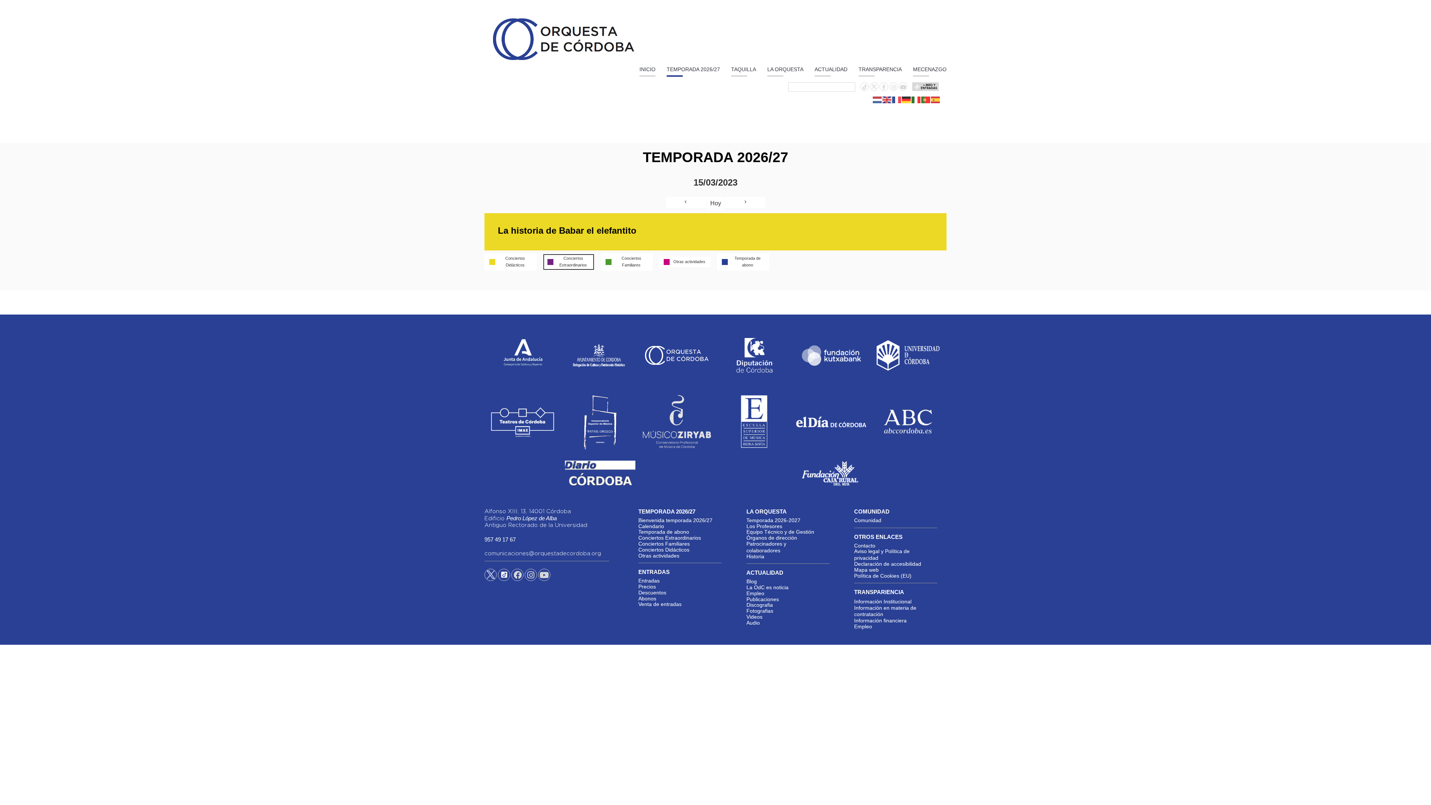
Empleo (755, 593)
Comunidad (867, 520)
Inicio (647, 69)
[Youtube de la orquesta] (903, 87)
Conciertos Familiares (664, 544)
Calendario (651, 526)
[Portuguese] (926, 99)
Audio (753, 623)
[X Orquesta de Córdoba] (490, 577)
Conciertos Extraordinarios (669, 538)
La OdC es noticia (767, 587)
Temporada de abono (663, 532)
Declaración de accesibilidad (887, 564)
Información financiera (880, 621)
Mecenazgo (930, 69)
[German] (907, 99)
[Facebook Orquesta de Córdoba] (518, 576)
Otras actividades (658, 556)
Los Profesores (764, 526)
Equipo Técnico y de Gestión (780, 532)
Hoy (715, 203)
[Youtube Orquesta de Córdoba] (544, 576)
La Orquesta (785, 69)
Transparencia (880, 69)
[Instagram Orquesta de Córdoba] (530, 576)
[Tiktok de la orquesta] (864, 87)
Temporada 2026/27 (693, 69)
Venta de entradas (660, 604)
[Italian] (916, 99)
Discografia (759, 605)
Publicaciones (762, 599)
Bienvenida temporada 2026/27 (675, 520)
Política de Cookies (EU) (883, 576)
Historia (755, 556)
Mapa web (866, 570)
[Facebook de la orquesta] (883, 87)
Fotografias (759, 611)
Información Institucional (883, 601)
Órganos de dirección (771, 538)
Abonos (647, 599)
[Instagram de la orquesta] (893, 87)
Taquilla (743, 69)
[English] (887, 99)
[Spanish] (936, 99)
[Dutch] (877, 99)
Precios (647, 587)
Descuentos (652, 593)
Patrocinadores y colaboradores (766, 547)
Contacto (864, 546)
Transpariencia (879, 592)
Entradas (649, 581)
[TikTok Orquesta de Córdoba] (504, 577)
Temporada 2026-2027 (773, 520)
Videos (754, 617)
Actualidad (831, 69)
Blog (751, 581)
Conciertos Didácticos (663, 550)
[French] (897, 99)
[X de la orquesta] (874, 89)
